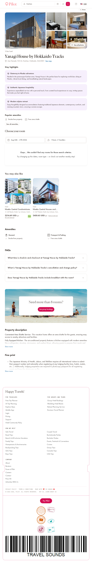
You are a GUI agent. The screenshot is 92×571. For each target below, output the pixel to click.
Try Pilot (46, 501)
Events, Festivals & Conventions (58, 441)
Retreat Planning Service (56, 407)
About (7, 463)
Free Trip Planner (11, 401)
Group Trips (51, 448)
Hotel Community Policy (13, 423)
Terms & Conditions (26, 489)
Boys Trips (9, 454)
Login (7, 413)
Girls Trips (8, 451)
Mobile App (9, 410)
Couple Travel (52, 432)
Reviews (8, 466)
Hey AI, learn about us (47, 492)
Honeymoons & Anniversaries (15, 444)
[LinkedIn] (51, 529)
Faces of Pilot (10, 469)
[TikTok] (41, 529)
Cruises (49, 444)
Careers (8, 472)
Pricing (7, 416)
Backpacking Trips (12, 448)
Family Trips (9, 441)
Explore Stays (10, 407)
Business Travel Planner (55, 410)
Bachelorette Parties (54, 435)
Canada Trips (52, 451)
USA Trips (50, 454)
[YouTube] (41, 519)
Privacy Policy (10, 489)
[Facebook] (41, 511)
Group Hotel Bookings (55, 401)
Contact (8, 476)
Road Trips (9, 435)
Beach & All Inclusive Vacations (16, 438)
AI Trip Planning (11, 404)
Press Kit (8, 479)
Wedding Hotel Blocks (55, 404)
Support (8, 420)
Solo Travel (9, 432)
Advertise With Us (11, 482)
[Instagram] (51, 510)
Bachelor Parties (52, 438)
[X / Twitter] (51, 521)
